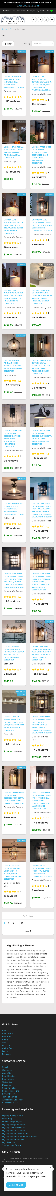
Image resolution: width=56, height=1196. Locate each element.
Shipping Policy (9, 1088)
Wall (4, 1042)
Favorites (6, 1054)
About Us (6, 1073)
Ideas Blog (7, 1118)
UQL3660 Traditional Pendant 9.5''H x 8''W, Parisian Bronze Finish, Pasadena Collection (13, 152)
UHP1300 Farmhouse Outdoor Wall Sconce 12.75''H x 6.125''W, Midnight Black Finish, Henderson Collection (41, 155)
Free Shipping (7, 11)
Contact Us (7, 1070)
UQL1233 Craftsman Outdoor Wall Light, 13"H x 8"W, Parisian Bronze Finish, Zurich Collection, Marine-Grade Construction (42, 582)
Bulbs (48, 11)
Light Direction (9, 1142)
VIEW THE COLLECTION (28, 6)
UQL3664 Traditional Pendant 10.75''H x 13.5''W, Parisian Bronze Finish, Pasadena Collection (14, 82)
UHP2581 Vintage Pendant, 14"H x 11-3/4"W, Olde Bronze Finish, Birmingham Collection (13, 366)
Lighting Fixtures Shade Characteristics (19, 1136)
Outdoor (6, 1045)
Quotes (23, 11)
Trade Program (31, 11)
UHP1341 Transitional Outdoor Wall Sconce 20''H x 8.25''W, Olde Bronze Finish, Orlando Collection (14, 798)
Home (4, 29)
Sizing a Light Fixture (11, 1145)
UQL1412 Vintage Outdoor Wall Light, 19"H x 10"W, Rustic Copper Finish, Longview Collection (42, 871)
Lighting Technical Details (13, 1127)
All (11, 29)
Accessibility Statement (12, 1100)
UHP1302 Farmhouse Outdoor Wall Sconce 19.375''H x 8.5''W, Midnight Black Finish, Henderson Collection (13, 439)
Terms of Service (9, 1097)
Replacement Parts (10, 1091)
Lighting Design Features (13, 1124)
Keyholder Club (41, 11)
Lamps (5, 1051)
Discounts (6, 1085)
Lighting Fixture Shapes (13, 1139)
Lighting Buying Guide (12, 1115)
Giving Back (7, 1082)
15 (22, 923)
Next (27, 931)
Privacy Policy (8, 1094)
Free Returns (16, 11)
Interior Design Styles (12, 1121)
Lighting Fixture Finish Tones (15, 1133)
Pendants (6, 1036)
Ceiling (5, 1039)
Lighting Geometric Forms (14, 1130)
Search (5, 1067)
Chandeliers (7, 1033)
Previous (29, 916)
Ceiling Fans (7, 1048)
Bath (4, 1030)
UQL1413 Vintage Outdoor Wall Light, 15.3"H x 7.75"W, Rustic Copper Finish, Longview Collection (42, 225)
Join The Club (16, 1184)
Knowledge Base (10, 1103)
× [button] (50, 1167)
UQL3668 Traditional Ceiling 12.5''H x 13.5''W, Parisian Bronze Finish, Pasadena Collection (14, 509)
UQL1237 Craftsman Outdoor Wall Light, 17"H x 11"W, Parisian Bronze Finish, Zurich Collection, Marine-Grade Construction (42, 801)
